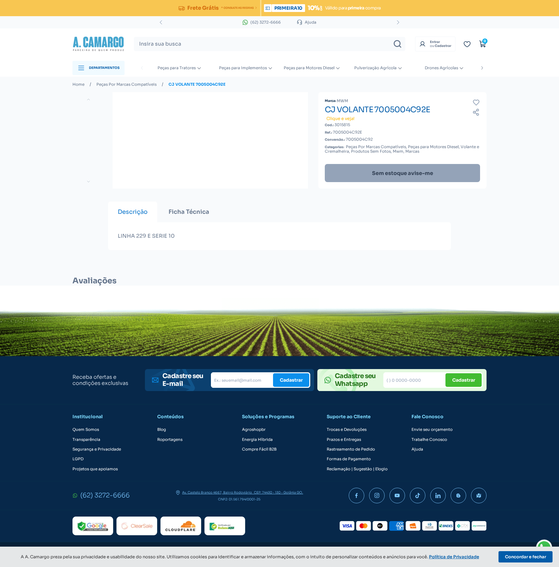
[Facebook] (356, 495)
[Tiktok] (417, 495)
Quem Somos (85, 429)
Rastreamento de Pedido (351, 449)
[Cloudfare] (180, 526)
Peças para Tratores (177, 67)
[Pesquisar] (397, 44)
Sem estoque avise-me (402, 173)
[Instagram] (377, 495)
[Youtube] (397, 495)
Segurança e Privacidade (96, 449)
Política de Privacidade (454, 557)
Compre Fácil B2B (259, 449)
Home (78, 84)
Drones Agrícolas (441, 67)
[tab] (132, 212)
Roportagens (169, 439)
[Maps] (479, 495)
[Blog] (458, 495)
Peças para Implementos (243, 67)
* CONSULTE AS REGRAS (237, 7)
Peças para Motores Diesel (309, 67)
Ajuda (417, 449)
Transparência (86, 439)
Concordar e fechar (525, 557)
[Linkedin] (438, 495)
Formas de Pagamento (349, 459)
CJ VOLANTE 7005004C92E (197, 84)
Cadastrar (291, 380)
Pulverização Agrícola (375, 67)
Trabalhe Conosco (429, 439)
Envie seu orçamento (432, 429)
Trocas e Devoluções (347, 429)
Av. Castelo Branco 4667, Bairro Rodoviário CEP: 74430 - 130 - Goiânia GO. (242, 493)
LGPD (77, 459)
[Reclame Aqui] (224, 526)
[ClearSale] (136, 526)
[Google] (92, 526)
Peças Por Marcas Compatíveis (126, 84)
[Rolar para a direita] (482, 67)
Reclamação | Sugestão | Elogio (357, 469)
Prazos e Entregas (344, 439)
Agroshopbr (254, 429)
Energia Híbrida (257, 439)
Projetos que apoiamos (95, 469)
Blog (161, 429)
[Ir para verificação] (467, 44)
